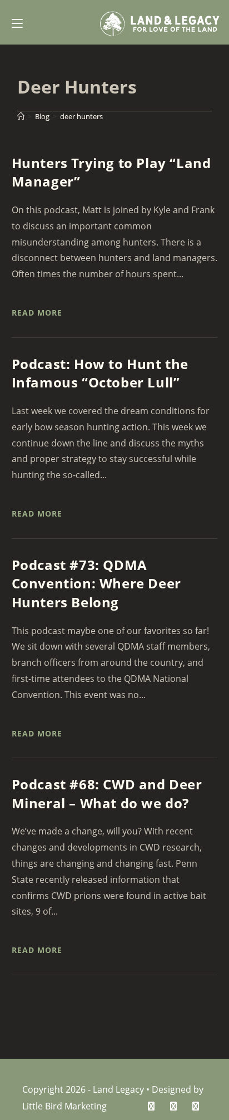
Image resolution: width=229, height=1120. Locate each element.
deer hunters (81, 116)
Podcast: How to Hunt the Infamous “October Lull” (100, 373)
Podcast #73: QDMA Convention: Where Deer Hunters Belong (96, 583)
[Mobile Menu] (17, 22)
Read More (37, 312)
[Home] (20, 116)
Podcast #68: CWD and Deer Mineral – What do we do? (107, 793)
